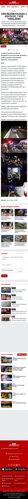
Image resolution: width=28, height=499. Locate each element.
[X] (11, 465)
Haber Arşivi (7, 486)
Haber (13, 295)
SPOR (8, 7)
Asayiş (14, 11)
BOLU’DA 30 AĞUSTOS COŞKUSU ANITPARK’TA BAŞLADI (17, 298)
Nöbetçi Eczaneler (8, 476)
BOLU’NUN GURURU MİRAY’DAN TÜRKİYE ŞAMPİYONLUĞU (19, 291)
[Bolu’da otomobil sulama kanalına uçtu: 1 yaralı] (21, 225)
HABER (3, 7)
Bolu (13, 316)
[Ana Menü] (1, 2)
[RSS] (19, 465)
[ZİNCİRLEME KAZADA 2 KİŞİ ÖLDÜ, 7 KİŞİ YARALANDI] (14, 36)
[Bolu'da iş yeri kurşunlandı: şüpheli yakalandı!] (7, 212)
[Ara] (26, 2)
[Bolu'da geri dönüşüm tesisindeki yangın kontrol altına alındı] (21, 238)
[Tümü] (26, 284)
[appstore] (7, 469)
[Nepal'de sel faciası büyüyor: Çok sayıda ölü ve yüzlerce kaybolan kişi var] (7, 238)
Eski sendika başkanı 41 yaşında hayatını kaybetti (19, 319)
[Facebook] (9, 465)
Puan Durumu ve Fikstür (19, 479)
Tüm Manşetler (7, 483)
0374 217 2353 (14, 456)
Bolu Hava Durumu (21, 476)
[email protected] (23, 448)
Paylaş (4, 46)
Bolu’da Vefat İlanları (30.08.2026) (19, 305)
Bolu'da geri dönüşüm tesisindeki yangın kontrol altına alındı (20, 244)
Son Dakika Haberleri (21, 483)
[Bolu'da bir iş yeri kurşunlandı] (7, 225)
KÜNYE (23, 7)
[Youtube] (16, 465)
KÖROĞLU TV (15, 7)
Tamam (18, 497)
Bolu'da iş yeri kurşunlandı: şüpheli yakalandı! (6, 218)
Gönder (4, 275)
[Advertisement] (14, 337)
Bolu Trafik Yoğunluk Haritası (7, 479)
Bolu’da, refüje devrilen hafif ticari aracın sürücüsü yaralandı (21, 218)
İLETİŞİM (23, 491)
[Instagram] (14, 465)
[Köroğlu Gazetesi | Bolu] (13, 3)
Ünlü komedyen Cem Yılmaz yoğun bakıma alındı (19, 312)
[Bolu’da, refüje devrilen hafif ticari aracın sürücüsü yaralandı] (21, 212)
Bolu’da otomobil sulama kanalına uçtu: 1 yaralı (20, 231)
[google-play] (20, 469)
